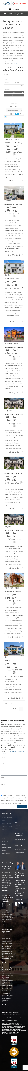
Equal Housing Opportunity (9, 1020)
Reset (14, 92)
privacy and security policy (14, 1017)
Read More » (5, 890)
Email (2, 771)
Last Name (3, 764)
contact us (15, 63)
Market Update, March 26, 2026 (7, 969)
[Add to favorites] (22, 180)
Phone (2, 777)
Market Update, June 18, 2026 (7, 867)
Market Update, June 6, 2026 (7, 930)
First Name (4, 757)
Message (3, 784)
